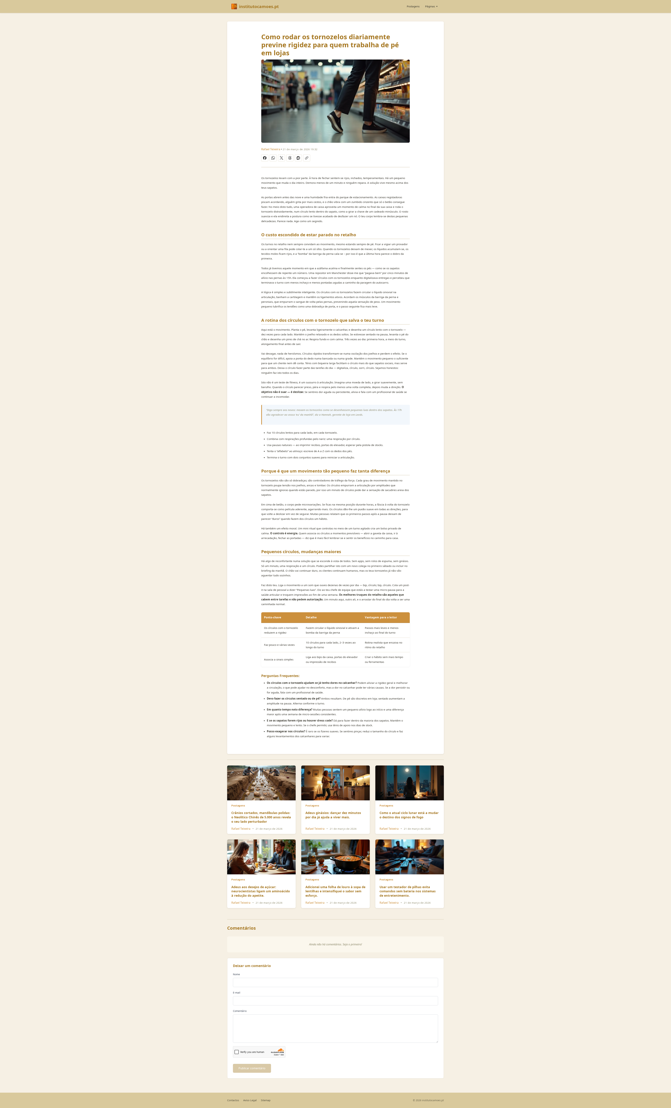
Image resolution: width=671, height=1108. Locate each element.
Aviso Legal (250, 1100)
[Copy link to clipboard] (306, 157)
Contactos (233, 1100)
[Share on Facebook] (264, 157)
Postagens (413, 6)
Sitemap (265, 1100)
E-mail (236, 992)
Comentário (240, 1011)
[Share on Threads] (289, 157)
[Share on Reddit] (298, 157)
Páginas (431, 6)
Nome (236, 974)
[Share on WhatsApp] (273, 157)
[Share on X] (281, 157)
